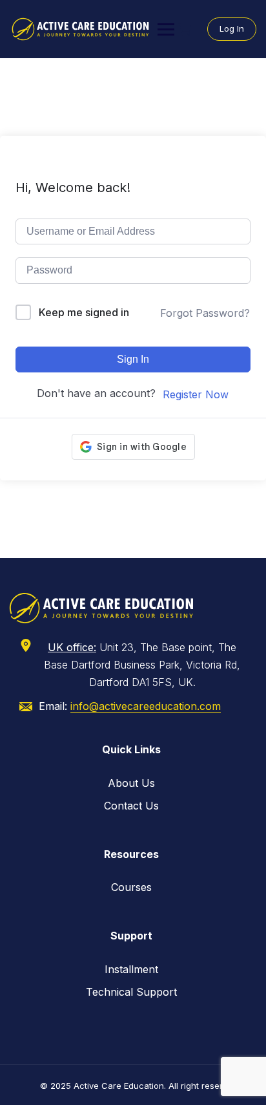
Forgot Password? (205, 312)
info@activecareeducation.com (145, 706)
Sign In (133, 359)
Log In (232, 28)
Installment (131, 969)
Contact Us (131, 805)
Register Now (196, 394)
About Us (131, 783)
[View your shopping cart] (186, 29)
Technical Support (131, 991)
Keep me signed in (84, 312)
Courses (131, 887)
